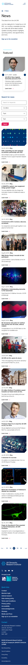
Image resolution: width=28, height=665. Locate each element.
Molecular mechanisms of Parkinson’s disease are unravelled (14, 485)
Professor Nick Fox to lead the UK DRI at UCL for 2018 (14, 418)
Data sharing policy (8, 598)
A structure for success (14, 451)
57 (14, 548)
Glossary (4, 611)
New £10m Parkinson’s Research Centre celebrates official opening (14, 80)
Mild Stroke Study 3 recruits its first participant (14, 250)
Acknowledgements (8, 609)
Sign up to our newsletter (10, 616)
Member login (6, 593)
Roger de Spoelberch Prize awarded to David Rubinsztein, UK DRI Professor (14, 521)
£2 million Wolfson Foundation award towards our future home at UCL (14, 384)
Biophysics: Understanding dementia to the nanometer (14, 283)
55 (7, 548)
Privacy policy (6, 603)
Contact (4, 591)
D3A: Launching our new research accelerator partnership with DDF (14, 146)
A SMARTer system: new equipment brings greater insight (14, 181)
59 (21, 548)
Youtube (9, 570)
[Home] (3, 10)
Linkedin (5, 570)
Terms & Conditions (6, 651)
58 (17, 548)
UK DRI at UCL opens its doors (14, 351)
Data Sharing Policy (6, 648)
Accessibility (5, 606)
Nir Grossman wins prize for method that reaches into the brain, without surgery (14, 318)
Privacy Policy (5, 654)
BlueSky (12, 570)
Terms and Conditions (9, 601)
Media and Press (7, 614)
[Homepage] (11, 566)
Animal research (7, 596)
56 (10, 548)
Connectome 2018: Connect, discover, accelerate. (14, 216)
